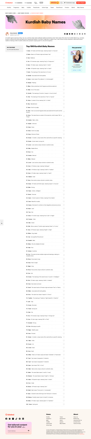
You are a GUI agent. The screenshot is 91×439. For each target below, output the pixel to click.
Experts (61, 421)
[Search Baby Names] (1, 223)
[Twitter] (67, 34)
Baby (23, 7)
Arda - (40, 215)
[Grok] (77, 34)
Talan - (30, 340)
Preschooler (36, 7)
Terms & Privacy (77, 423)
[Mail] (72, 34)
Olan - (30, 222)
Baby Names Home (10, 13)
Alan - (29, 312)
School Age (45, 7)
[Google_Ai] (82, 34)
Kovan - (42, 276)
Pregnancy (16, 7)
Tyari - (37, 358)
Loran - (40, 144)
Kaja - (29, 247)
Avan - (38, 65)
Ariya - (38, 100)
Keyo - (29, 151)
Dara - (32, 262)
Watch (73, 7)
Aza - (42, 255)
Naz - (31, 103)
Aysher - (32, 120)
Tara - (29, 212)
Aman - (42, 50)
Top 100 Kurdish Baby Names (13, 49)
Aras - (39, 229)
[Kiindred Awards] (41, 3)
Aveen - (39, 79)
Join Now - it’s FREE (77, 70)
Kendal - (36, 75)
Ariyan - (44, 137)
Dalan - (38, 372)
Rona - (33, 259)
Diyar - (30, 208)
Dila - (42, 226)
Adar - (40, 169)
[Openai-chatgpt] (74, 34)
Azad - (43, 287)
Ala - (39, 280)
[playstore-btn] (65, 2)
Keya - (32, 134)
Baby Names (80, 7)
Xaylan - (31, 123)
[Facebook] (64, 34)
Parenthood (59, 7)
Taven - (31, 308)
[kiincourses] (28, 3)
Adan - (39, 68)
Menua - (39, 397)
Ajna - (41, 393)
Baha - (39, 400)
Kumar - (35, 141)
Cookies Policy (76, 421)
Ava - (29, 273)
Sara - (34, 283)
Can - (35, 236)
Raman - (31, 82)
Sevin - (38, 72)
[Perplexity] (80, 34)
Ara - (40, 61)
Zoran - (30, 347)
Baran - (38, 54)
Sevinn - (31, 155)
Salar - (39, 368)
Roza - (39, 269)
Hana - (30, 127)
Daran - (31, 194)
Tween (52, 7)
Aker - (44, 111)
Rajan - (30, 266)
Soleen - (31, 251)
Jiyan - (35, 365)
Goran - (31, 305)
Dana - (32, 107)
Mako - (30, 159)
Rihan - (41, 86)
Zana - (33, 201)
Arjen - (40, 198)
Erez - (30, 383)
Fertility (9, 7)
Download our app (70, 2)
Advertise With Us (77, 420)
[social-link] (6, 419)
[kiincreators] (18, 3)
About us (75, 417)
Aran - (38, 166)
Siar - (40, 96)
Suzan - (30, 344)
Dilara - (35, 244)
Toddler (29, 7)
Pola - (33, 326)
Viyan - (33, 190)
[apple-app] (64, 2)
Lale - (29, 301)
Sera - (39, 180)
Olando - (30, 176)
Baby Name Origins (23, 13)
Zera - (30, 351)
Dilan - (32, 89)
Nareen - (40, 376)
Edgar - (32, 329)
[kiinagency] (36, 2)
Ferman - (31, 219)
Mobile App (76, 418)
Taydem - (42, 298)
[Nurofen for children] (55, 2)
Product (67, 7)
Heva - (44, 116)
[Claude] (85, 34)
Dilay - (32, 148)
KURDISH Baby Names (37, 13)
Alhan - (43, 354)
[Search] (61, 2)
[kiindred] (8, 3)
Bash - (38, 390)
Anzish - (41, 93)
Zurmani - (31, 322)
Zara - (30, 57)
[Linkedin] (69, 34)
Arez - (39, 294)
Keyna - (43, 205)
